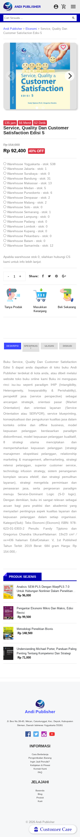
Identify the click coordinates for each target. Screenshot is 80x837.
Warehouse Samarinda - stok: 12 (30, 245)
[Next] (69, 76)
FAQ (40, 772)
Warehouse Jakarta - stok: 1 (27, 168)
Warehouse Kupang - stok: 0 (27, 231)
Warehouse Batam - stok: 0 (26, 241)
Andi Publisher (12, 28)
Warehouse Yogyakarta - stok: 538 (31, 164)
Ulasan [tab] (49, 346)
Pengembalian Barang (40, 758)
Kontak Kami (40, 769)
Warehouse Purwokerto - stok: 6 (29, 192)
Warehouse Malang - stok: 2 (27, 202)
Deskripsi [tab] (12, 346)
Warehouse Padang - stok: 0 (27, 221)
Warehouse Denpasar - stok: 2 (28, 197)
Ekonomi (31, 28)
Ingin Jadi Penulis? (40, 761)
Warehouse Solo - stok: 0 (24, 207)
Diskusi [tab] (67, 346)
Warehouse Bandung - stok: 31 (29, 178)
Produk (40, 797)
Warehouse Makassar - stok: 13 (29, 183)
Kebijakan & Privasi (40, 765)
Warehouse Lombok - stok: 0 (27, 226)
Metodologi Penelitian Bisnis (35, 629)
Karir (40, 801)
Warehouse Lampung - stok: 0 (28, 216)
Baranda (40, 790)
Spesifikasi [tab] (31, 347)
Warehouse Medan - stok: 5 (26, 188)
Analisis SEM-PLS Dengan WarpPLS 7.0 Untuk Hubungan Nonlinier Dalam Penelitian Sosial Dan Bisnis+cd (45, 591)
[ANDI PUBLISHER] (7, 6)
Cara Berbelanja (40, 754)
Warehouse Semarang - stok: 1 (29, 212)
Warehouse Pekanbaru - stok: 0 (29, 236)
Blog (40, 794)
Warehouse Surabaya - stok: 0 (28, 173)
